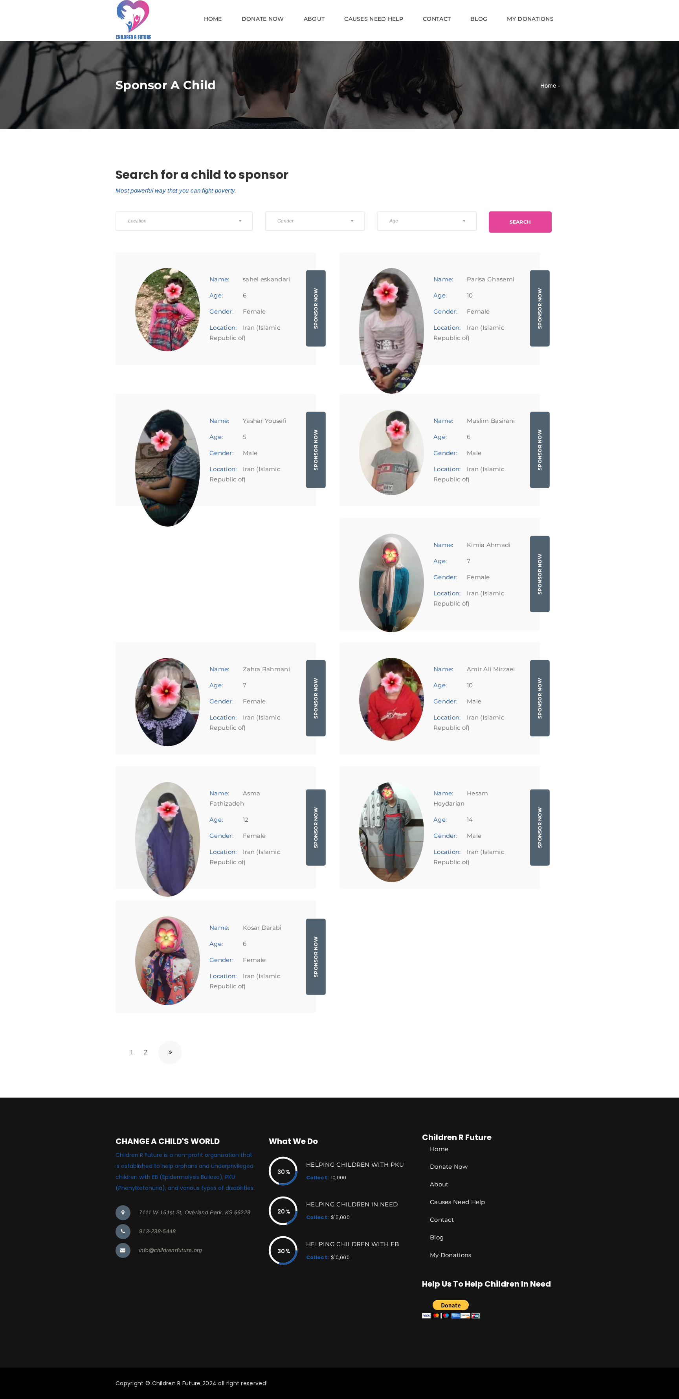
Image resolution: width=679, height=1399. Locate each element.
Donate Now (263, 18)
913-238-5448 (157, 1231)
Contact (437, 18)
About (314, 18)
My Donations (530, 18)
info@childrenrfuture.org (170, 1250)
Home (213, 18)
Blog (478, 18)
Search (520, 222)
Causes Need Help (373, 18)
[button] (339, 20)
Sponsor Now (316, 308)
